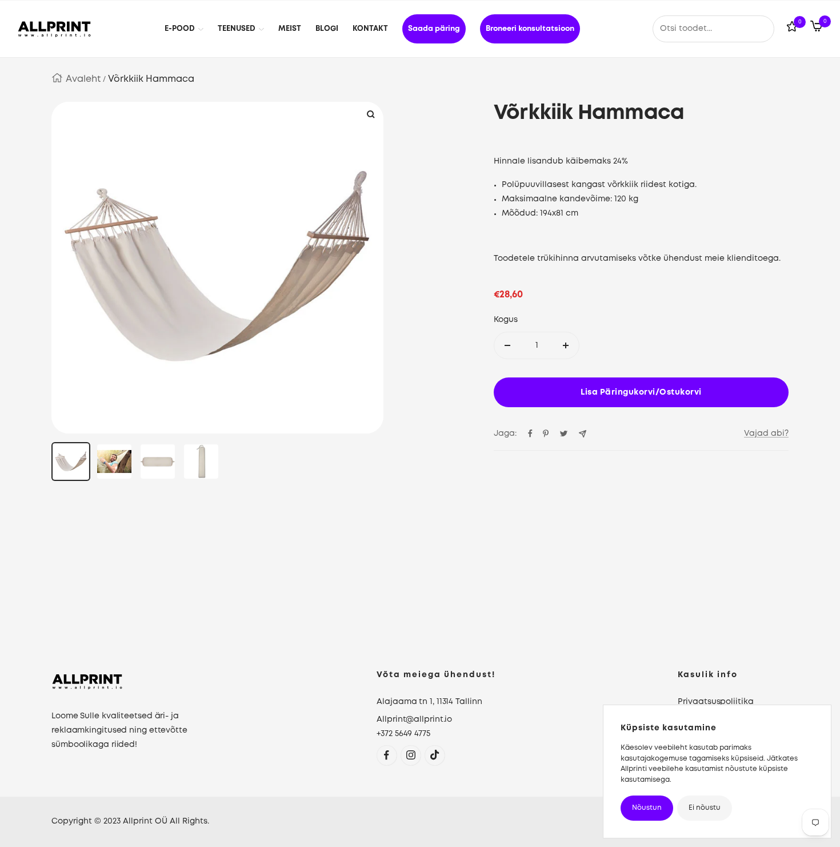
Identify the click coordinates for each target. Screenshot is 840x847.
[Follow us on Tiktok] (435, 755)
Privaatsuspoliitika (715, 701)
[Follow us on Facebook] (387, 755)
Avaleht (83, 79)
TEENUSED (236, 29)
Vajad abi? (766, 433)
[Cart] (816, 28)
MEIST (289, 29)
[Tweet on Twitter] (564, 434)
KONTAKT (370, 29)
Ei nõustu (705, 808)
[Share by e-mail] (582, 434)
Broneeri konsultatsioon (530, 29)
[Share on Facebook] (530, 434)
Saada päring (434, 29)
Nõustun (647, 808)
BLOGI (326, 29)
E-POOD (180, 29)
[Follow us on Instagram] (411, 755)
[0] (792, 29)
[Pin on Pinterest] (546, 434)
